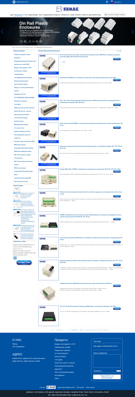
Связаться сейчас (24, 262)
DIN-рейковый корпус (27, 47)
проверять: (97, 371)
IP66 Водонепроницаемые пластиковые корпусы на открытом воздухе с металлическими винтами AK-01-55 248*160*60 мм (28, 225)
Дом (11, 15)
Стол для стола (19, 128)
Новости (85, 15)
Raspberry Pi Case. (20, 94)
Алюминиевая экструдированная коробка (23, 76)
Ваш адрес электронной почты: (105, 346)
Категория (18, 47)
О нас (25, 15)
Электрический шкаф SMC (22, 178)
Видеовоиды (33, 15)
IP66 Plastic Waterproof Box (23, 151)
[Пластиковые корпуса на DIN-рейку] (67, 45)
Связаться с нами (67, 15)
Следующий (74, 330)
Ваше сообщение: (100, 353)
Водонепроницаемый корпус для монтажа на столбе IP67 (25, 62)
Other (16, 174)
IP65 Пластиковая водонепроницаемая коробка (23, 146)
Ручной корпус (19, 121)
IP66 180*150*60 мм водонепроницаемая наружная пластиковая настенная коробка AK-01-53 (28, 201)
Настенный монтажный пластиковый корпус (21, 116)
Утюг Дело (17, 104)
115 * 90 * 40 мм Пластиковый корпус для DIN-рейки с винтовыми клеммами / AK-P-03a (88, 306)
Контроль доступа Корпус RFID (24, 141)
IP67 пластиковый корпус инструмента (22, 156)
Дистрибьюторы (95, 15)
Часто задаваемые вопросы (49, 15)
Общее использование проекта (24, 107)
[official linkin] (107, 2)
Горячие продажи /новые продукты (22, 56)
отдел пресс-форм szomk (66, 387)
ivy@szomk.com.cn (22, 2)
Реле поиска (90, 387)
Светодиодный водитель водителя (22, 136)
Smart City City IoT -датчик (22, 111)
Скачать (78, 15)
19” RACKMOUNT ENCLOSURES (24, 97)
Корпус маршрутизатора (22, 131)
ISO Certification (18, 347)
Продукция (18, 15)
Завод (14, 344)
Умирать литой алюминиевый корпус (24, 89)
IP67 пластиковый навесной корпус (23, 163)
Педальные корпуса (20, 101)
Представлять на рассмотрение (107, 377)
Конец (81, 330)
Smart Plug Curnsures (21, 181)
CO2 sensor (80, 387)
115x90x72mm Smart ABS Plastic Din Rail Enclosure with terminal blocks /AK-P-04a (86, 283)
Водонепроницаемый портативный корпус (21, 82)
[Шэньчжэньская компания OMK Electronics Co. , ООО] (67, 11)
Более (63, 62)
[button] (64, 44)
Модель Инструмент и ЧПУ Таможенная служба (23, 69)
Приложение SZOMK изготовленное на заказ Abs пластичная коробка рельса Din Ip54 (88, 77)
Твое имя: (97, 341)
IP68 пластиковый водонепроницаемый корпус (23, 169)
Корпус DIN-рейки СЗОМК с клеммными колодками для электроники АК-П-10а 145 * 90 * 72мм (90, 169)
